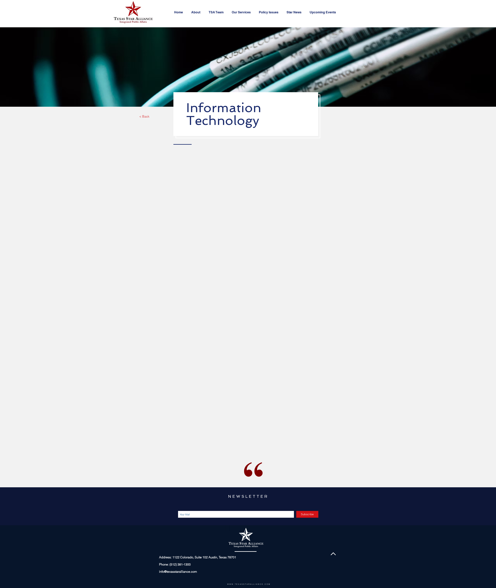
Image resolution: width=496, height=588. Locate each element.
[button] (242, 12)
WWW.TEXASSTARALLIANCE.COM (249, 584)
